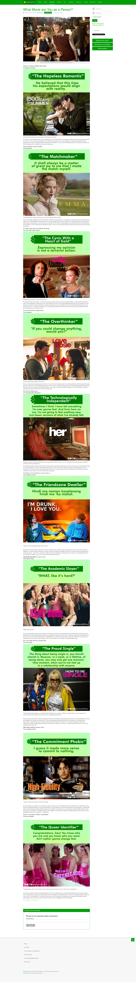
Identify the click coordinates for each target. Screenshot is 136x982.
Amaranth (96, 30)
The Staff (26, 947)
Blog (86, 2)
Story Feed (27, 962)
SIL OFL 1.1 (40, 973)
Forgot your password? (98, 25)
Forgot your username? (98, 23)
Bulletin (92, 2)
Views (45, 2)
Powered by (106, 973)
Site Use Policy (28, 954)
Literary (71, 2)
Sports (59, 2)
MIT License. (56, 971)
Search (100, 2)
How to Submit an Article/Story (31, 951)
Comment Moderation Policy (31, 958)
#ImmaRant (103, 48)
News (39, 2)
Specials (78, 2)
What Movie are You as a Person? (48, 9)
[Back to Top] (132, 939)
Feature (52, 2)
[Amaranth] (29, 2)
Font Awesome (26, 973)
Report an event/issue (103, 44)
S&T (65, 2)
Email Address (30, 918)
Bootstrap (25, 971)
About (25, 944)
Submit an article (103, 40)
